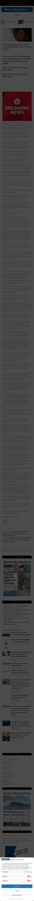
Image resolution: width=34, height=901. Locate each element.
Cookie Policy (12, 898)
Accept (17, 886)
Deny (17, 890)
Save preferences (17, 895)
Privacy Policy (20, 898)
